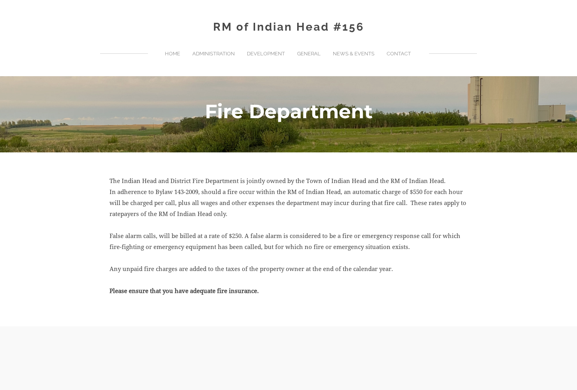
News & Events (353, 54)
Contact (399, 54)
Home (172, 54)
